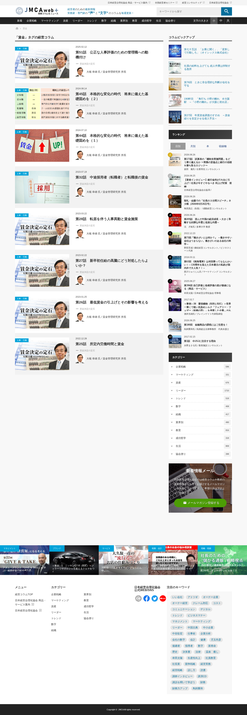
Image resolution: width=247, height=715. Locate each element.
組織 (113, 20)
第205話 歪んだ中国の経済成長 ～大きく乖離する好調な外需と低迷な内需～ (207, 221)
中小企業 (208, 627)
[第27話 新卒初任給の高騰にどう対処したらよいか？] (42, 270)
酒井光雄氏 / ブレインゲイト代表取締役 (203, 314)
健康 (203, 639)
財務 (202, 682)
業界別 (124, 20)
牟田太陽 (177, 658)
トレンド (92, 20)
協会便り (170, 20)
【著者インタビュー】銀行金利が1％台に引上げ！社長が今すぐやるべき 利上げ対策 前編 (208, 182)
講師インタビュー (182, 676)
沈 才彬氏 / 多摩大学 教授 (197, 227)
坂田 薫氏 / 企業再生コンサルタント (202, 169)
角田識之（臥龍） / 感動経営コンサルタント (205, 208)
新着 (19, 20)
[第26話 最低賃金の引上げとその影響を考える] (42, 312)
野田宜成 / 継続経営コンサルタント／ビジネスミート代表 (207, 249)
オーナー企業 (210, 597)
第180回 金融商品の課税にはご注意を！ (206, 324)
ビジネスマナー (196, 615)
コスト (217, 603)
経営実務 (206, 664)
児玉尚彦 (216, 639)
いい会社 (177, 597)
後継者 (176, 646)
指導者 (189, 646)
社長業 (176, 664)
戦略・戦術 (206, 548)
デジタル (205, 609)
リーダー (78, 20)
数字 (104, 20)
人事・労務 (22, 48)
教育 (134, 20)
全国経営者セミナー (166, 2)
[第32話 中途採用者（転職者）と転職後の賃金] (42, 187)
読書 (203, 670)
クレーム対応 (200, 603)
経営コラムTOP (24, 594)
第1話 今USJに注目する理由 (200, 341)
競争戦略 (190, 664)
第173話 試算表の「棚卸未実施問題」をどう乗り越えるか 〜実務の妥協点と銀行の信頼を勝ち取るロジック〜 (208, 162)
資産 (65, 20)
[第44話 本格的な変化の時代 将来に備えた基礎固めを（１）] (42, 145)
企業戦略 (32, 20)
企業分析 (206, 633)
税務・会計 (157, 548)
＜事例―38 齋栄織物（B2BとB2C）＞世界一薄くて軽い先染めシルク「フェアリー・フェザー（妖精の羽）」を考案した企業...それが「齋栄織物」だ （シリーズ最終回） (207, 306)
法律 (198, 652)
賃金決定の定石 (87, 63)
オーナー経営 (180, 603)
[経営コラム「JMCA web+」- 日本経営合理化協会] (40, 11)
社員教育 (211, 658)
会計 (192, 639)
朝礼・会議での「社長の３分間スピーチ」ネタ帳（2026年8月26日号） (207, 202)
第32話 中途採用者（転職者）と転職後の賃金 (112, 177)
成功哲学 (147, 20)
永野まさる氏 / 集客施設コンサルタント (203, 345)
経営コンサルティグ (193, 2)
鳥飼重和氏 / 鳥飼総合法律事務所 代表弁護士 (206, 329)
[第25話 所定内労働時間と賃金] (42, 353)
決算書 (186, 652)
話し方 (191, 670)
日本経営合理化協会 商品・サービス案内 (129, 2)
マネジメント (10, 548)
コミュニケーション (183, 609)
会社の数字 (178, 639)
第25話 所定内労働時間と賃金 (100, 344)
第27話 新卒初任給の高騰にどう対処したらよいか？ (112, 263)
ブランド (57, 548)
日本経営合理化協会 (220, 2)
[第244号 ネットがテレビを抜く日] (222, 560)
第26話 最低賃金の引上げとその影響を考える (112, 302)
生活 (158, 20)
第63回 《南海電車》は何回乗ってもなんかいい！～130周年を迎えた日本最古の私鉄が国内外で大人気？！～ (208, 264)
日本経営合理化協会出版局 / (197, 190)
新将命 (212, 646)
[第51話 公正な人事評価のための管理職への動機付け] (42, 62)
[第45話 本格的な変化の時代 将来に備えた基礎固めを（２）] (42, 103)
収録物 (223, 146)
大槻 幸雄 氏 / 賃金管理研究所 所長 (106, 71)
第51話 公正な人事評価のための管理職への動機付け (112, 54)
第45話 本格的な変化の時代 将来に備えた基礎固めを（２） (112, 96)
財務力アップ (180, 688)
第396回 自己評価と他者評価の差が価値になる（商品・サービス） (207, 287)
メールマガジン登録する (201, 503)
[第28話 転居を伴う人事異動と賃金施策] (42, 228)
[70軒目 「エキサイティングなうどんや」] (123, 560)
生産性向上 (194, 658)
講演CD (202, 676)
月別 (192, 146)
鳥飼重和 (198, 688)
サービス (106, 548)
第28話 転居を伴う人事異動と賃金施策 (107, 219)
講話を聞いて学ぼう (183, 682)
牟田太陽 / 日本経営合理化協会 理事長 (202, 293)
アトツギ (193, 597)
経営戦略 (177, 670)
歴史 (174, 652)
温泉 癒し (212, 652)
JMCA (121, 709)
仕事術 (191, 633)
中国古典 (193, 627)
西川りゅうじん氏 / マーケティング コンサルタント (208, 273)
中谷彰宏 (177, 633)
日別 (177, 146)
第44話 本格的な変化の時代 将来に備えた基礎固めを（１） (112, 138)
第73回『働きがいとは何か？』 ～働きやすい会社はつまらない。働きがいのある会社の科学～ (208, 240)
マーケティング (50, 20)
